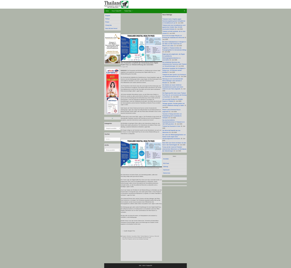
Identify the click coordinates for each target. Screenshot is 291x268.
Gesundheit (134, 236)
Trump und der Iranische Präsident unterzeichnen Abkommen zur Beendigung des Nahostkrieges (174, 149)
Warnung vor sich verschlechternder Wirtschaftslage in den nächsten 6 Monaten (172, 80)
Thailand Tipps (127, 11)
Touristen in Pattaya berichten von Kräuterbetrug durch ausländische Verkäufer (172, 115)
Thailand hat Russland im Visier (171, 126)
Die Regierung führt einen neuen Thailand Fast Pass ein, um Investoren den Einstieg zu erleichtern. (174, 95)
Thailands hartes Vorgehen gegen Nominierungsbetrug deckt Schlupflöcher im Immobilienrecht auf (173, 21)
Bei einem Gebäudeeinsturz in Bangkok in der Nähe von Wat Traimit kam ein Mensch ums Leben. (174, 43)
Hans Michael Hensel (111, 28)
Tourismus (151, 236)
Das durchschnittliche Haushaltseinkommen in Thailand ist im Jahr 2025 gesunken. (173, 122)
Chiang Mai (108, 25)
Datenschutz (166, 173)
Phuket (107, 22)
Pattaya (107, 19)
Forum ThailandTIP (116, 11)
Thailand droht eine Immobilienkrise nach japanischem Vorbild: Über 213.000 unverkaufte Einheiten (174, 27)
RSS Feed (166, 163)
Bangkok (124, 236)
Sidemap (165, 166)
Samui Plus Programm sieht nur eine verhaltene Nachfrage (135, 239)
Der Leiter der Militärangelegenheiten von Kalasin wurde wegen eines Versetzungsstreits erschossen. (174, 136)
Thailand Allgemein (144, 236)
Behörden (129, 236)
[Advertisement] (141, 23)
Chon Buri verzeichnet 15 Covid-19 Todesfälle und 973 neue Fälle (136, 237)
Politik (138, 236)
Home (107, 11)
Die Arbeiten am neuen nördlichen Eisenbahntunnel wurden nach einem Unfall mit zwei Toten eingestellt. (172, 87)
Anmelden (166, 159)
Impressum (166, 170)
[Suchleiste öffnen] (184, 11)
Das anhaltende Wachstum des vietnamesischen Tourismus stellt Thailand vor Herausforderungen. (174, 64)
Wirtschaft (157, 236)
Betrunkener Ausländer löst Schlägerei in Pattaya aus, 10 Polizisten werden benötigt (173, 70)
